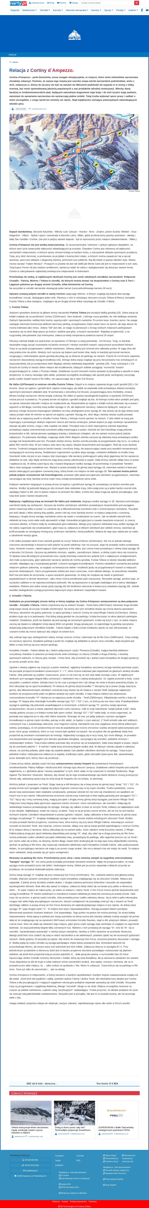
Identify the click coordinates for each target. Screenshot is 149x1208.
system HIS (66, 1184)
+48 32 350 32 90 (31, 1165)
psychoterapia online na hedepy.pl (75, 1178)
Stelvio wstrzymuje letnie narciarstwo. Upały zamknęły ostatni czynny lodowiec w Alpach (30, 1130)
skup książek (110, 1185)
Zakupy (74, 3)
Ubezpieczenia (37, 3)
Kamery (62, 3)
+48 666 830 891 (31, 1160)
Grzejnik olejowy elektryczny (117, 1170)
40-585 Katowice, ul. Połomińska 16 (31, 1176)
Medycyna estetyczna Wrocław (74, 1193)
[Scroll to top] (146, 1205)
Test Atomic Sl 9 (105, 1083)
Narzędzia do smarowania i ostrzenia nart (128, 1158)
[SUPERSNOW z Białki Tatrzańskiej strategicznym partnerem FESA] (118, 1113)
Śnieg (51, 3)
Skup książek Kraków (114, 1179)
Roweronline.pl (111, 1158)
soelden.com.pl (111, 1161)
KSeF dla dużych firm (70, 1187)
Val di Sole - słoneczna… (44, 1083)
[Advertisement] (74, 212)
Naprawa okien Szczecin (115, 1173)
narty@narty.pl (31, 1171)
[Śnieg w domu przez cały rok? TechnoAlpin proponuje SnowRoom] (74, 1113)
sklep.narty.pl (110, 1155)
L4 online (65, 1175)
